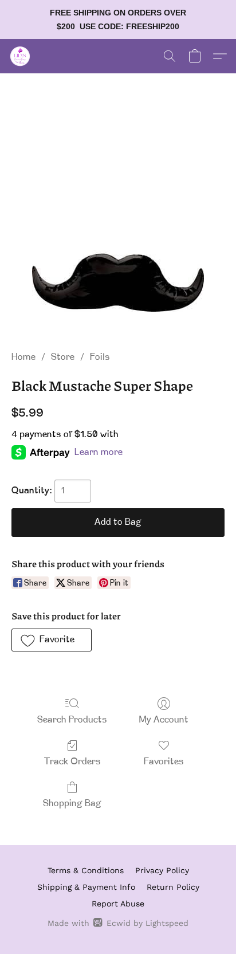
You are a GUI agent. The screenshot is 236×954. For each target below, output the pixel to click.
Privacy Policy (162, 870)
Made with (118, 923)
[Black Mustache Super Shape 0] (118, 226)
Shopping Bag (72, 803)
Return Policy (173, 887)
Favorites (164, 762)
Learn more (98, 452)
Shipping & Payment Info (86, 887)
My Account (163, 720)
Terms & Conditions (86, 870)
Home (23, 357)
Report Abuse (118, 903)
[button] (20, 56)
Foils (100, 357)
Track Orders (72, 762)
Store (62, 357)
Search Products (72, 720)
